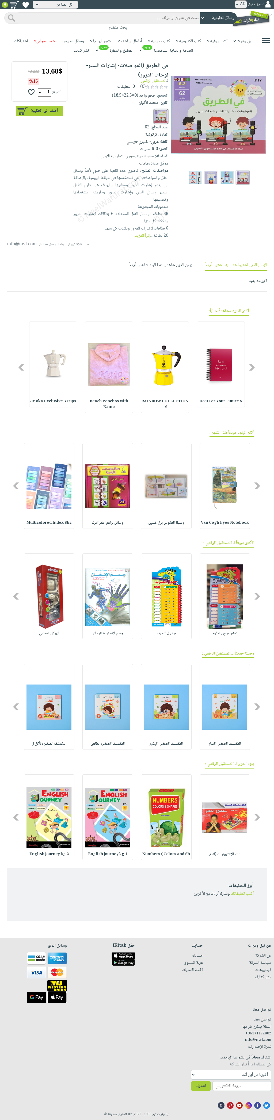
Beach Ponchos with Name (109, 404)
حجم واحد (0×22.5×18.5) (134, 95)
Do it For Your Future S (220, 401)
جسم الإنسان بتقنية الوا (107, 633)
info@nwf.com (22, 244)
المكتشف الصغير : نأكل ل (49, 744)
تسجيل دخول (256, 4)
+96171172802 (258, 1033)
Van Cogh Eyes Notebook (225, 523)
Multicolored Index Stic (49, 523)
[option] (221, 364)
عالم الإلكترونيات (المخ (225, 854)
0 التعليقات (126, 86)
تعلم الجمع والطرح (224, 633)
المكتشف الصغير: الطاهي (107, 744)
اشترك (201, 1086)
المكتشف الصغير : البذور (166, 744)
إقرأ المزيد (142, 235)
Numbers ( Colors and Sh (166, 854)
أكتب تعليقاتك (242, 893)
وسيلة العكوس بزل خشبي (166, 523)
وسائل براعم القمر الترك (107, 523)
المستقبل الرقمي (153, 81)
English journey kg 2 (49, 854)
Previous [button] (252, 367)
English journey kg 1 (107, 854)
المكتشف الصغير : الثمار (225, 744)
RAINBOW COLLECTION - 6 (164, 404)
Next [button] (21, 367)
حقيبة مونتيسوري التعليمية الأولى (127, 156)
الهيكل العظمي (49, 633)
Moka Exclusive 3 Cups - (53, 401)
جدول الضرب (166, 633)
